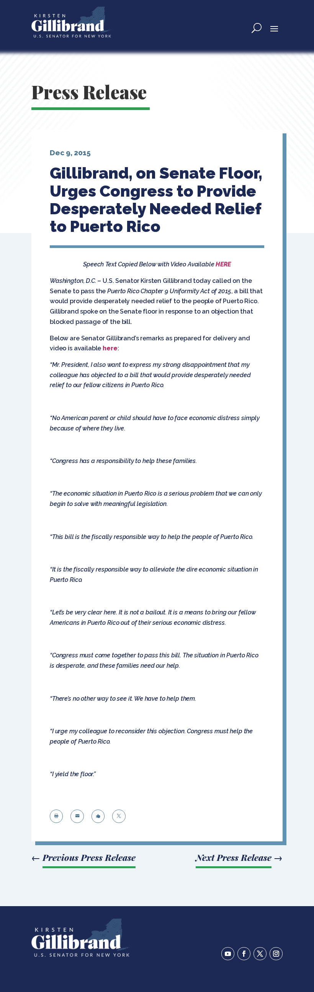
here (110, 348)
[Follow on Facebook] (243, 953)
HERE (223, 264)
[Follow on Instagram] (276, 953)
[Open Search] (257, 28)
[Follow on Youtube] (227, 953)
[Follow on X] (260, 953)
